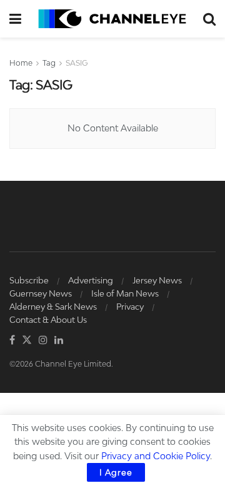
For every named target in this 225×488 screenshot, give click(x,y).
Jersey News (157, 280)
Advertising (90, 280)
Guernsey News (40, 293)
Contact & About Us (48, 320)
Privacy (130, 307)
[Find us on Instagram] (43, 340)
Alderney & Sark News (53, 307)
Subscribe (29, 280)
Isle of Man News (125, 293)
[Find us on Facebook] (12, 340)
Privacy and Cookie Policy (155, 455)
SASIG (77, 63)
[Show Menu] (15, 19)
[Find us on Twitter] (27, 340)
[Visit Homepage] (112, 18)
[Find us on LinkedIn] (58, 340)
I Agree (115, 472)
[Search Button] (209, 19)
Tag (49, 63)
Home (20, 63)
